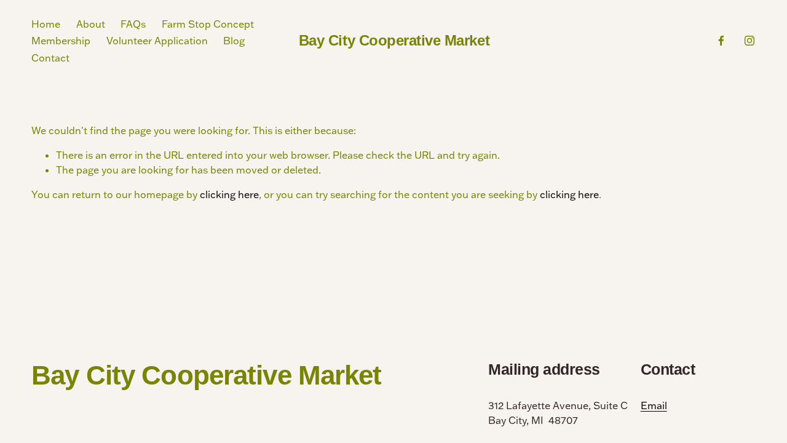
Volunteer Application (157, 40)
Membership (60, 40)
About (90, 24)
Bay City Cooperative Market (394, 41)
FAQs (133, 24)
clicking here (229, 194)
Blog (234, 40)
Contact (50, 58)
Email (654, 405)
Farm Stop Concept (208, 24)
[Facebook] (721, 40)
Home (45, 24)
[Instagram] (749, 40)
